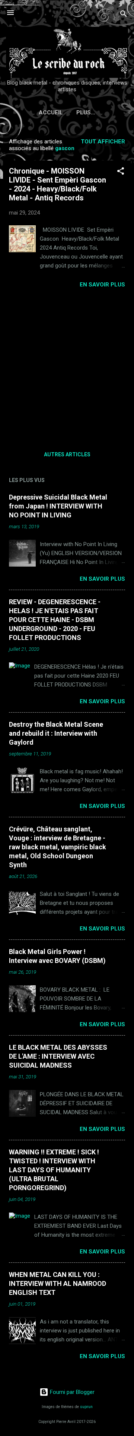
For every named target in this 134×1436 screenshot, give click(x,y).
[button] (120, 172)
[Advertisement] (67, 367)
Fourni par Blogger (71, 1392)
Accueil (51, 112)
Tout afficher (103, 141)
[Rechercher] (123, 15)
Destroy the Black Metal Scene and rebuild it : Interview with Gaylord (56, 733)
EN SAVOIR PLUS (102, 284)
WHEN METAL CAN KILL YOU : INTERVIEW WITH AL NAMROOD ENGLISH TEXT (57, 1283)
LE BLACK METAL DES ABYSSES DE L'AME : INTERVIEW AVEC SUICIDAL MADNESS (58, 1056)
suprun (86, 1406)
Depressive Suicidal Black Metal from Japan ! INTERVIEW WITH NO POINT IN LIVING (58, 506)
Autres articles (67, 454)
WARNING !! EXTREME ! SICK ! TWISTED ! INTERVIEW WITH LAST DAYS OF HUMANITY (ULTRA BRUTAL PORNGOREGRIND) (54, 1170)
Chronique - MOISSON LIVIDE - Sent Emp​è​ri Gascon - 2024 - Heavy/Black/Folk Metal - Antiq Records (57, 184)
